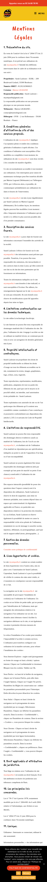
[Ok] (44, 864)
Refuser (26, 873)
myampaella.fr (12, 65)
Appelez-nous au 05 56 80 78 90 (23, 3)
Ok (18, 873)
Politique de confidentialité (23, 868)
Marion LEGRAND (20, 90)
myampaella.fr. (9, 478)
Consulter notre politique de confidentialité (20, 550)
